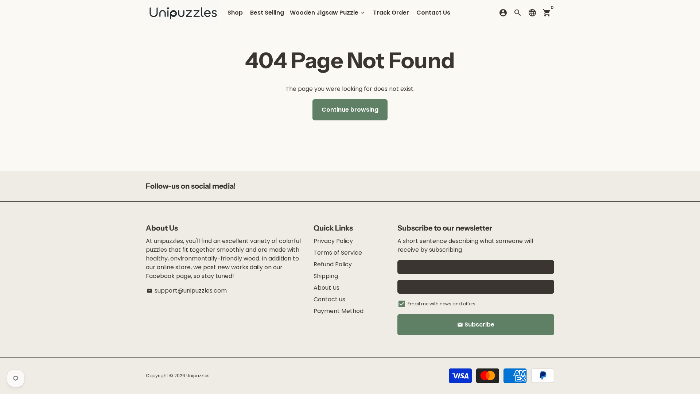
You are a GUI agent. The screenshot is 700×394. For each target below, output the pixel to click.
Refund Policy (333, 264)
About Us (326, 287)
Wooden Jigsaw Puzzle (328, 12)
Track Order (391, 12)
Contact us (329, 299)
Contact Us (433, 12)
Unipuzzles (198, 375)
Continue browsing (350, 109)
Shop (235, 12)
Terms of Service (338, 252)
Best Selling (267, 12)
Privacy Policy (333, 241)
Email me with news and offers (441, 304)
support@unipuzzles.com (187, 290)
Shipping (326, 276)
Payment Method (338, 311)
